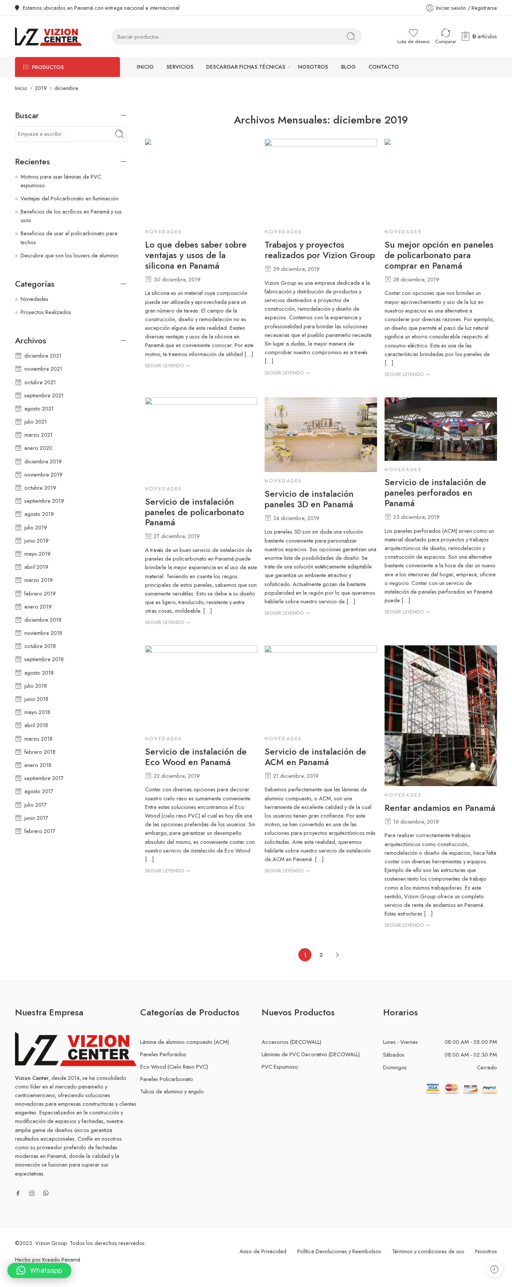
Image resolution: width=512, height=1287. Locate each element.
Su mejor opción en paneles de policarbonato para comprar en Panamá (439, 255)
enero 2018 (37, 765)
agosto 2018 (39, 673)
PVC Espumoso (280, 1066)
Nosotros (313, 67)
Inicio (145, 67)
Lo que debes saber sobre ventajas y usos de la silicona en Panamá (196, 255)
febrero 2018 (39, 752)
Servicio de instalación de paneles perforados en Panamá (435, 493)
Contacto (383, 67)
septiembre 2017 (44, 778)
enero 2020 (38, 448)
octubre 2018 (40, 646)
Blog (348, 67)
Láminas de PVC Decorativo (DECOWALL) (311, 1054)
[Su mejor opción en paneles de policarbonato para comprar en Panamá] (441, 181)
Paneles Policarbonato (166, 1079)
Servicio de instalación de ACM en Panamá (315, 757)
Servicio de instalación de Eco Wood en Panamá (196, 757)
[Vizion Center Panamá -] (48, 36)
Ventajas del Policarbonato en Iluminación (69, 198)
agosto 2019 (39, 514)
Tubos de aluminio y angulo (172, 1091)
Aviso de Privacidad (263, 1251)
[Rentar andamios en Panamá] (441, 715)
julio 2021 (35, 421)
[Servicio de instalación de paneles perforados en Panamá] (441, 429)
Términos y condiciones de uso (428, 1251)
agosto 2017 (39, 791)
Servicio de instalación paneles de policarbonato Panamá (194, 512)
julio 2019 (35, 527)
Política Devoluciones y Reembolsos (339, 1251)
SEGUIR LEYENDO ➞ (167, 365)
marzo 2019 (38, 580)
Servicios (179, 67)
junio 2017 (36, 818)
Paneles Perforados (163, 1054)
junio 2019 (36, 540)
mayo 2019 (37, 554)
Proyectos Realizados (46, 312)
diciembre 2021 (42, 355)
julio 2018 (35, 686)
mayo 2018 (37, 712)
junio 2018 (36, 699)
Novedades (163, 232)
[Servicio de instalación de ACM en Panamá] (321, 687)
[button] (39, 1270)
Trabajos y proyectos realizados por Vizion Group (320, 250)
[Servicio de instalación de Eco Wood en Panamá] (201, 687)
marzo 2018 (38, 739)
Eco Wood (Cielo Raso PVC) (174, 1066)
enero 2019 (38, 606)
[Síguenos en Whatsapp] (46, 1193)
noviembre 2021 (43, 369)
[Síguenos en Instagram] (31, 1193)
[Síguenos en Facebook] (18, 1193)
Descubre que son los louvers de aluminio (69, 255)
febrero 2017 (39, 831)
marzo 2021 (38, 435)
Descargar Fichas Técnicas (245, 67)
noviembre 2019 (43, 474)
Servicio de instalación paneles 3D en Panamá (309, 499)
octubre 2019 (40, 488)
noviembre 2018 (43, 633)
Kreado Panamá (61, 1259)
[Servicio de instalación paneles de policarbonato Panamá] (201, 438)
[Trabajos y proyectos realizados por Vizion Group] (321, 181)
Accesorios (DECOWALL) (291, 1042)
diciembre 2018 (42, 620)
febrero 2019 (40, 593)
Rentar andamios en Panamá (440, 808)
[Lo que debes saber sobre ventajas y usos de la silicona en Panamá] (201, 181)
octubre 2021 (40, 382)
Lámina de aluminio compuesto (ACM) (184, 1042)
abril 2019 (36, 567)
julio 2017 (35, 805)
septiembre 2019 (44, 501)
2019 (41, 88)
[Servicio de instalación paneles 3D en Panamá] (321, 434)
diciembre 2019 (43, 461)
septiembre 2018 (44, 659)
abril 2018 (36, 725)
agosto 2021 (39, 408)
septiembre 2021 (44, 395)
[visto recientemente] (494, 1269)
